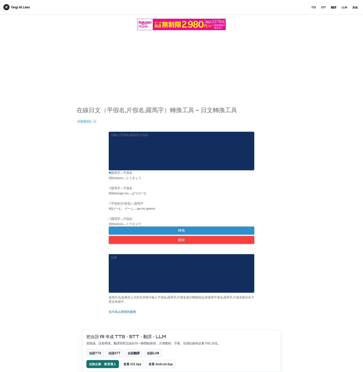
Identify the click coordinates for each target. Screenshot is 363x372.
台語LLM (153, 353)
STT (323, 7)
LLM (344, 7)
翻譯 (333, 7)
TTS (313, 7)
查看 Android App (161, 364)
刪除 (181, 240)
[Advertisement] (181, 60)
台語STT (114, 353)
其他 (355, 7)
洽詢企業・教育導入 (102, 364)
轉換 (181, 230)
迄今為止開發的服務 (122, 312)
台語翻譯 (134, 353)
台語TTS (95, 353)
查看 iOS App (132, 364)
